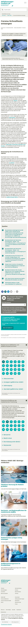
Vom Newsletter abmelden (9, 312)
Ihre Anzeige (8, 609)
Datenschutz (3, 612)
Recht (2, 602)
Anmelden (24, 304)
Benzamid (6, 434)
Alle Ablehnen (5, 622)
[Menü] (25, 2)
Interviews (3, 591)
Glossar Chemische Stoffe (6, 600)
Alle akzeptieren (15, 622)
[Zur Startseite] (7, 3)
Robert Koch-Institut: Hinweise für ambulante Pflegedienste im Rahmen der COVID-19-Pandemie (15, 266)
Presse (16, 604)
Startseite (4, 15)
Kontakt (13, 609)
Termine (16, 593)
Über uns (2, 609)
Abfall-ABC (9, 15)
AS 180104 (11, 162)
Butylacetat (7, 445)
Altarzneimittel (8, 378)
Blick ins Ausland (4, 593)
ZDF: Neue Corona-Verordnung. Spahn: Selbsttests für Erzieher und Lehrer (15, 279)
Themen (2, 588)
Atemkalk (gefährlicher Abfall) (13, 389)
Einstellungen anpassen (6, 624)
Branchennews (18, 591)
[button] (2, 291)
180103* (15, 100)
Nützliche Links (18, 602)
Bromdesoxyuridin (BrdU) (11, 441)
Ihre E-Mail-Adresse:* (6, 302)
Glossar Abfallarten (5, 598)
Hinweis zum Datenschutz (19, 310)
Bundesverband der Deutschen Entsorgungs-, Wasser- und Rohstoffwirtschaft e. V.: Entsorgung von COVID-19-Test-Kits (15, 251)
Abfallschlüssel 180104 (12, 197)
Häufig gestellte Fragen (19, 598)
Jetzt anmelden (7, 327)
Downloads (17, 597)
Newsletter (17, 600)
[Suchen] (2, 9)
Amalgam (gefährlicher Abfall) (13, 382)
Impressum (18, 609)
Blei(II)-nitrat (7, 438)
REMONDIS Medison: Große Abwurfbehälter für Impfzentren (13, 283)
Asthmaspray (7, 385)
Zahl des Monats (18, 588)
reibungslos (12, 117)
